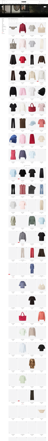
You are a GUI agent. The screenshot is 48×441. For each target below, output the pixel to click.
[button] (41, 18)
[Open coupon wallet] (39, 1)
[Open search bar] (38, 3)
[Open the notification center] (42, 1)
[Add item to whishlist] (16, 38)
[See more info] (13, 84)
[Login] (41, 1)
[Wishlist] (44, 1)
